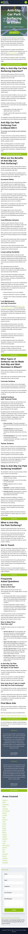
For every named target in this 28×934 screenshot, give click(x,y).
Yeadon (4, 841)
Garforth (4, 856)
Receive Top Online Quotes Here (14, 154)
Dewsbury (4, 819)
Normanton (5, 854)
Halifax (8, 715)
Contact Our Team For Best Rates (14, 64)
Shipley (4, 828)
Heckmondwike (6, 811)
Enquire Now (14, 518)
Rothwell (4, 847)
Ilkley (3, 851)
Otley (3, 849)
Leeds (3, 843)
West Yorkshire (6, 845)
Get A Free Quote (14, 790)
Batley (4, 817)
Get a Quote (13, 32)
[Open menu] (25, 2)
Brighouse (3, 715)
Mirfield (19, 715)
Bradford (4, 813)
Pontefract (4, 860)
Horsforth (4, 836)
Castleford (4, 858)
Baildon (4, 832)
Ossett (4, 821)
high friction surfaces (12, 53)
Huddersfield (13, 715)
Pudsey (4, 823)
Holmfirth (4, 815)
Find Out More (14, 355)
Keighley (4, 834)
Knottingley (5, 862)
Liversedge (23, 715)
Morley (4, 826)
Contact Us (14, 574)
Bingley (4, 830)
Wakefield (4, 839)
